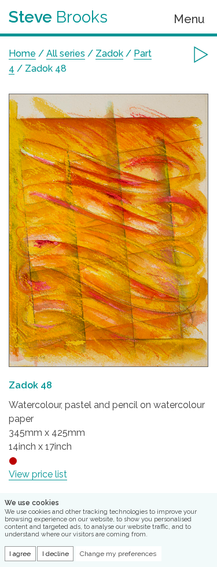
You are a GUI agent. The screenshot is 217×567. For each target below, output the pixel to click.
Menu (189, 19)
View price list (38, 474)
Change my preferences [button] (118, 554)
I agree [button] (20, 554)
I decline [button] (55, 554)
